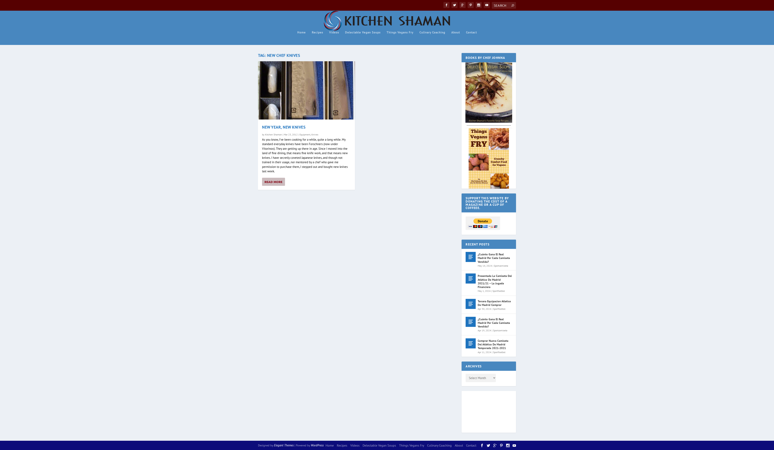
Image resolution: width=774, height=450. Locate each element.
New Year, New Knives (284, 127)
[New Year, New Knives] (306, 90)
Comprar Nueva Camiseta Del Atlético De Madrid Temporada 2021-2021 (493, 344)
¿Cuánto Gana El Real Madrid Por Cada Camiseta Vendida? (494, 258)
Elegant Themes (284, 445)
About (455, 32)
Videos (334, 32)
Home (301, 32)
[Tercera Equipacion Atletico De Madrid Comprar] (471, 304)
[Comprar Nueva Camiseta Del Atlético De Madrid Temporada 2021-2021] (471, 343)
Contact (471, 32)
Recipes (317, 32)
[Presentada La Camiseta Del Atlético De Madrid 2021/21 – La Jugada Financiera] (471, 278)
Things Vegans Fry (400, 32)
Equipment (305, 134)
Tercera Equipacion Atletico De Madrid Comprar (494, 303)
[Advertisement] (482, 411)
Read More (273, 182)
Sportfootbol (498, 290)
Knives (314, 134)
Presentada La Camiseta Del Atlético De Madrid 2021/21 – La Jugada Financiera (495, 281)
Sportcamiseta (501, 265)
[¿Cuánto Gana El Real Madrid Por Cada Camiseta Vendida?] (471, 257)
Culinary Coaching (432, 32)
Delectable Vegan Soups (363, 32)
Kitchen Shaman (273, 134)
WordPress (317, 445)
